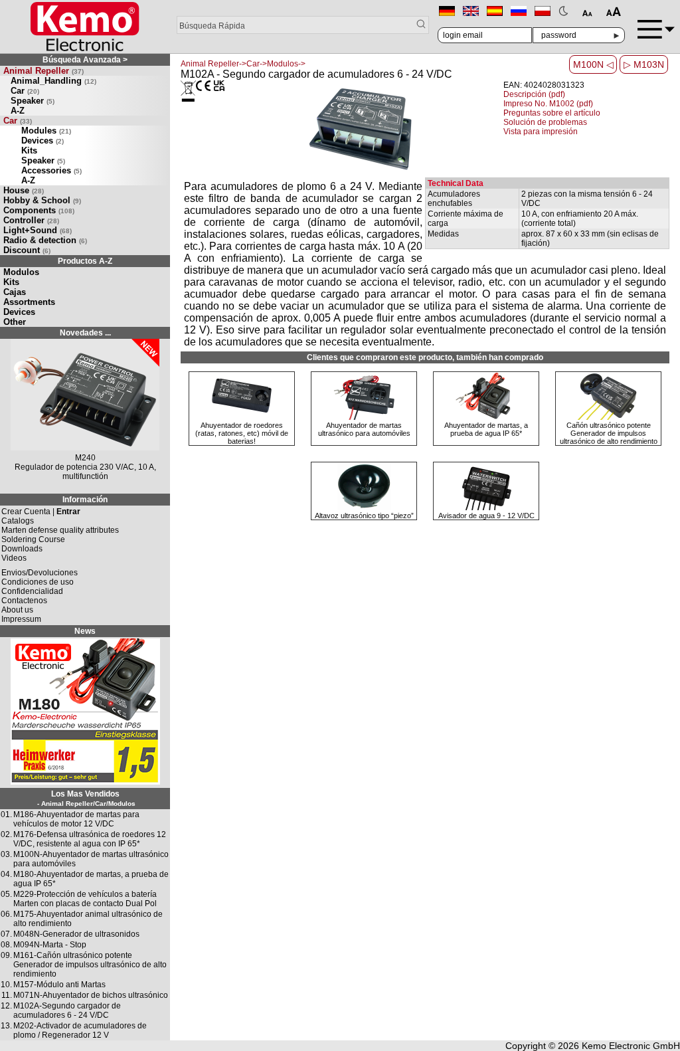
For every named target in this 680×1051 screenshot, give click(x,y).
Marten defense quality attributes (60, 530)
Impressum (21, 619)
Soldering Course (33, 539)
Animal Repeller (43, 71)
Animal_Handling (53, 81)
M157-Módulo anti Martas (59, 984)
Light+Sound (37, 230)
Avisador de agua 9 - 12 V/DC (486, 516)
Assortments (29, 302)
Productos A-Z (85, 261)
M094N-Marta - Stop (49, 944)
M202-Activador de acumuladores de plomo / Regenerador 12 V (80, 1030)
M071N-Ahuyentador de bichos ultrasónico (90, 995)
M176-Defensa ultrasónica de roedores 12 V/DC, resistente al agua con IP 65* (89, 839)
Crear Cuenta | (40, 511)
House (23, 190)
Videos (14, 558)
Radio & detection (45, 240)
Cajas (14, 292)
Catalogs (17, 521)
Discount (26, 250)
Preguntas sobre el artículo (551, 113)
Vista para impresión (540, 131)
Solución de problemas (545, 122)
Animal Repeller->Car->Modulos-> (243, 63)
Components (38, 210)
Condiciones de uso (37, 582)
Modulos (21, 272)
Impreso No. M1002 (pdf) (548, 103)
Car (25, 91)
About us (17, 610)
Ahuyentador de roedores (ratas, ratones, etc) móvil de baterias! (241, 433)
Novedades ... (85, 332)
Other (14, 322)
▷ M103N (644, 64)
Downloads (21, 548)
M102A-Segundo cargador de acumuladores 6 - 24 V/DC (67, 1010)
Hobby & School (42, 200)
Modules (46, 131)
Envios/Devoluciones (39, 572)
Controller (31, 220)
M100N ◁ (593, 64)
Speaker (32, 101)
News (85, 631)
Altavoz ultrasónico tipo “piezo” (364, 516)
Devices (42, 140)
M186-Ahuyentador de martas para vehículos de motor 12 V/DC (76, 819)
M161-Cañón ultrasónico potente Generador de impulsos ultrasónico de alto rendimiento (90, 965)
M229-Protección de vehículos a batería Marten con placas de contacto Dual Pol (85, 899)
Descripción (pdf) (534, 94)
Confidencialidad (32, 591)
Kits (29, 150)
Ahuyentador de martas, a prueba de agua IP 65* (486, 429)
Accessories (51, 170)
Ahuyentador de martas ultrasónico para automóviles (364, 429)
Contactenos (24, 600)
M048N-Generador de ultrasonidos (76, 934)
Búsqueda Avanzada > (85, 59)
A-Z (18, 111)
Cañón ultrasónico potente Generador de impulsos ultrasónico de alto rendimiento (608, 433)
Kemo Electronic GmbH (631, 1045)
